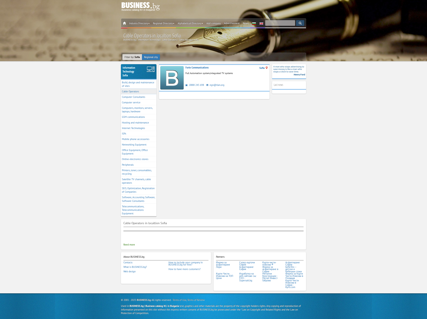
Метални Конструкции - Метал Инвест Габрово (270, 277)
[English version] (261, 23)
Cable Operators (130, 91)
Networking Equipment (134, 144)
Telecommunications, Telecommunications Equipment (133, 210)
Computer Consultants (133, 96)
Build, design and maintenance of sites (138, 84)
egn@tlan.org (216, 84)
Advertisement (232, 23)
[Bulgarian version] (254, 23)
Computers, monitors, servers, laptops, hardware (137, 109)
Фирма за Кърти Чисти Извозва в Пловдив (294, 275)
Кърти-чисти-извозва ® (269, 263)
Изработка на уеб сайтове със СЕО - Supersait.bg (247, 277)
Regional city (151, 57)
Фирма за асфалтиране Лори (223, 264)
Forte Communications (197, 67)
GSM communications (133, 116)
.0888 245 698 (196, 84)
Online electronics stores (135, 159)
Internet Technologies (133, 128)
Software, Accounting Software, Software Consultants (138, 199)
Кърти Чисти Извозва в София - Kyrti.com (292, 283)
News (246, 23)
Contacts (127, 262)
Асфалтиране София (292, 263)
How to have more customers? (184, 269)
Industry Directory (138, 23)
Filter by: (132, 57)
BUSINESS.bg (144, 300)
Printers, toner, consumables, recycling (137, 172)
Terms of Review (196, 300)
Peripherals (128, 164)
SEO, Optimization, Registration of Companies (138, 190)
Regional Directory (163, 23)
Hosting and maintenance (135, 122)
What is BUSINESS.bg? (135, 267)
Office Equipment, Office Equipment (135, 151)
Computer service (131, 102)
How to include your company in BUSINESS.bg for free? (185, 263)
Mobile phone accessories (135, 139)
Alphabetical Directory (189, 23)
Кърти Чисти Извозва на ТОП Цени (224, 275)
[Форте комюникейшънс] (172, 77)
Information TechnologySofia (129, 71)
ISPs (124, 133)
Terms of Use (179, 300)
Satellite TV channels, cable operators (136, 181)
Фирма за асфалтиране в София (270, 269)
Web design (129, 271)
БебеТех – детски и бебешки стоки (293, 269)
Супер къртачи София (247, 263)
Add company (213, 23)
